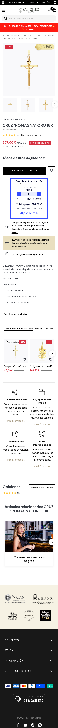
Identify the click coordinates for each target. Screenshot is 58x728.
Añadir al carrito (24, 170)
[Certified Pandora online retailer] (29, 615)
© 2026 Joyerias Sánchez (29, 718)
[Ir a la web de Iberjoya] (43, 599)
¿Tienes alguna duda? (27, 254)
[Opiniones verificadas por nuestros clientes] (15, 599)
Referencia (8, 129)
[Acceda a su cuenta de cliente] (48, 10)
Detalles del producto (29, 314)
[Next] (55, 104)
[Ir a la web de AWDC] (12, 615)
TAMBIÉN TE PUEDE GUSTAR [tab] (19, 329)
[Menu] (3, 10)
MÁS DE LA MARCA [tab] (44, 329)
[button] (51, 170)
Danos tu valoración (31, 135)
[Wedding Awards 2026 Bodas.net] (45, 615)
